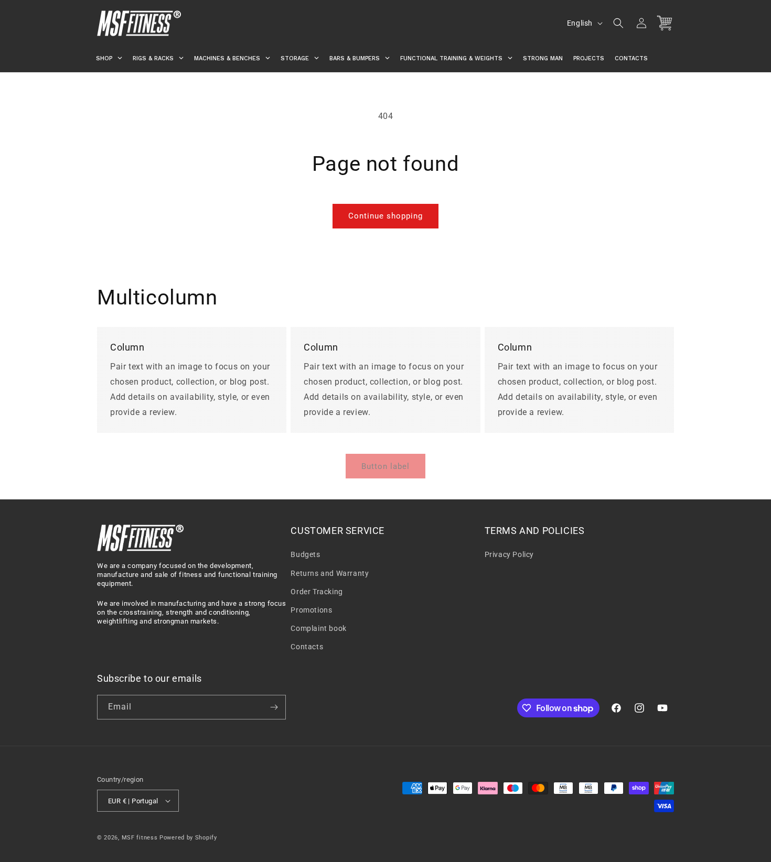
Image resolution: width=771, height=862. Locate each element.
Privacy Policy (509, 554)
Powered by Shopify (188, 837)
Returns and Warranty (330, 573)
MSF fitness (140, 837)
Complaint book (318, 628)
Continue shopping (385, 216)
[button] (618, 23)
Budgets (305, 554)
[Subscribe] (273, 707)
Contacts (307, 646)
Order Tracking (316, 591)
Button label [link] (385, 466)
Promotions (311, 610)
